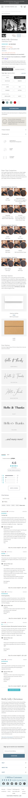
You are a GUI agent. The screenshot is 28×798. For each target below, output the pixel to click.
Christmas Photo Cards (15, 11)
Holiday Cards (7, 11)
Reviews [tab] (3, 454)
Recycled (7, 81)
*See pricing (4, 50)
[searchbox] (13, 498)
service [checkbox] (8, 505)
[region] (9, 476)
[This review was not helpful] (24, 547)
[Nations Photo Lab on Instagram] (16, 783)
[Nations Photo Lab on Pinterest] (8, 783)
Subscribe (14, 755)
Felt (20, 86)
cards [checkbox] (17, 505)
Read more (19, 524)
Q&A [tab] (8, 454)
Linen (7, 86)
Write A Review (14, 488)
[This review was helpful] (22, 547)
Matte (19, 96)
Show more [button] (22, 505)
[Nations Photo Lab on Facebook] (3, 783)
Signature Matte (20, 77)
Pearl (7, 77)
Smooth (20, 81)
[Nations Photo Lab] (12, 6)
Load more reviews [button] (14, 689)
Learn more (23, 73)
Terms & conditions (3, 790)
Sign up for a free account (7, 737)
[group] (4, 35)
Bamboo (7, 90)
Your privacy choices (24, 791)
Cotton (20, 90)
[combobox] (21, 7)
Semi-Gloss (7, 96)
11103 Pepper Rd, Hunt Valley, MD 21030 (16, 791)
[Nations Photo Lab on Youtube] (20, 783)
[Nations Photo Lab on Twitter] (12, 783)
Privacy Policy (9, 790)
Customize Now (14, 108)
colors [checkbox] (13, 505)
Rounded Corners (19, 69)
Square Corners (7, 69)
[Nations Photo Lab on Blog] (24, 783)
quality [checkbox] (3, 505)
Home (3, 11)
